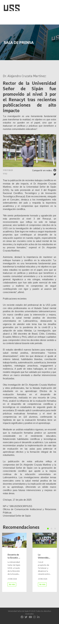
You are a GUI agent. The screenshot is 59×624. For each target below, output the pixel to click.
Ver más (12, 584)
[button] (48, 528)
